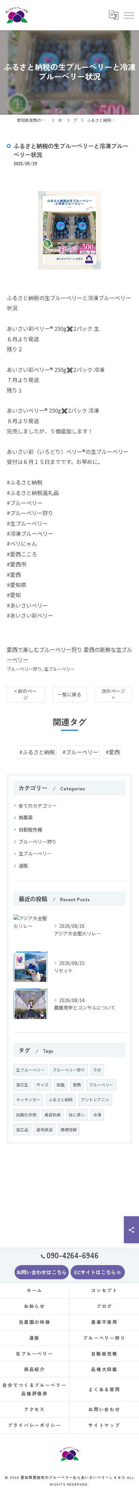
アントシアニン (95, 1099)
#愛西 (113, 752)
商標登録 (69, 1129)
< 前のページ (25, 694)
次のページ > (113, 694)
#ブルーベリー (80, 752)
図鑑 (61, 1084)
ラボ (97, 1070)
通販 (23, 865)
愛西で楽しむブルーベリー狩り (44, 649)
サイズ (42, 1084)
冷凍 (97, 1114)
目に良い (77, 1114)
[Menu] (128, 15)
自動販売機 (30, 829)
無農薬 (26, 817)
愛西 (77, 1084)
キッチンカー (28, 1099)
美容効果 (53, 1114)
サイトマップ (104, 1425)
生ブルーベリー (59, 669)
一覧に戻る (69, 694)
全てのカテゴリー (37, 805)
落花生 (22, 1084)
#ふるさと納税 (37, 752)
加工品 (22, 1129)
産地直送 (44, 1129)
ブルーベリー (101, 1084)
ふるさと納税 (61, 1099)
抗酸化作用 (26, 1114)
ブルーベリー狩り (24, 669)
